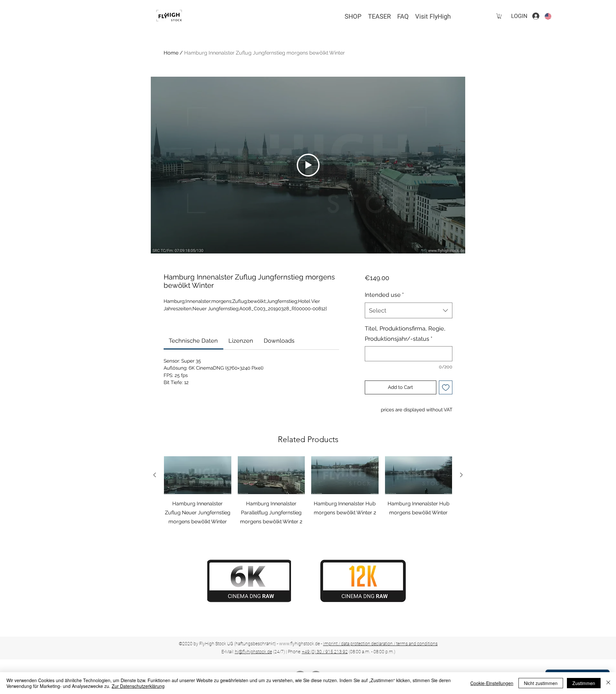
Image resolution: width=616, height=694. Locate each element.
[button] (499, 16)
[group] (308, 495)
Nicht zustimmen (541, 683)
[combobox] (408, 311)
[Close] (608, 683)
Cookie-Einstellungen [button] (491, 683)
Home (171, 53)
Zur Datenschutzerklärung (138, 686)
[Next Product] (461, 475)
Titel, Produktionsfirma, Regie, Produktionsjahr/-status (405, 333)
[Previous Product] (154, 475)
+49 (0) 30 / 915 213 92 (325, 651)
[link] (193, 340)
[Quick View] (197, 475)
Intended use (384, 294)
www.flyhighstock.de (299, 643)
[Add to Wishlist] (446, 387)
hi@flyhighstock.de (253, 651)
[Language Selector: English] (552, 16)
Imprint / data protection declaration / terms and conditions (380, 643)
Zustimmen (583, 683)
